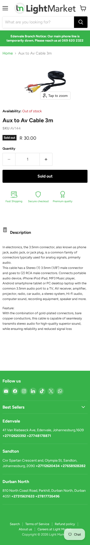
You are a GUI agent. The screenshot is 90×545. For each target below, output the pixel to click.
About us (25, 529)
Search (15, 524)
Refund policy (65, 524)
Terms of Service (37, 524)
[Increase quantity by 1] (46, 159)
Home (7, 53)
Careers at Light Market (54, 529)
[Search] (81, 22)
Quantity (9, 148)
